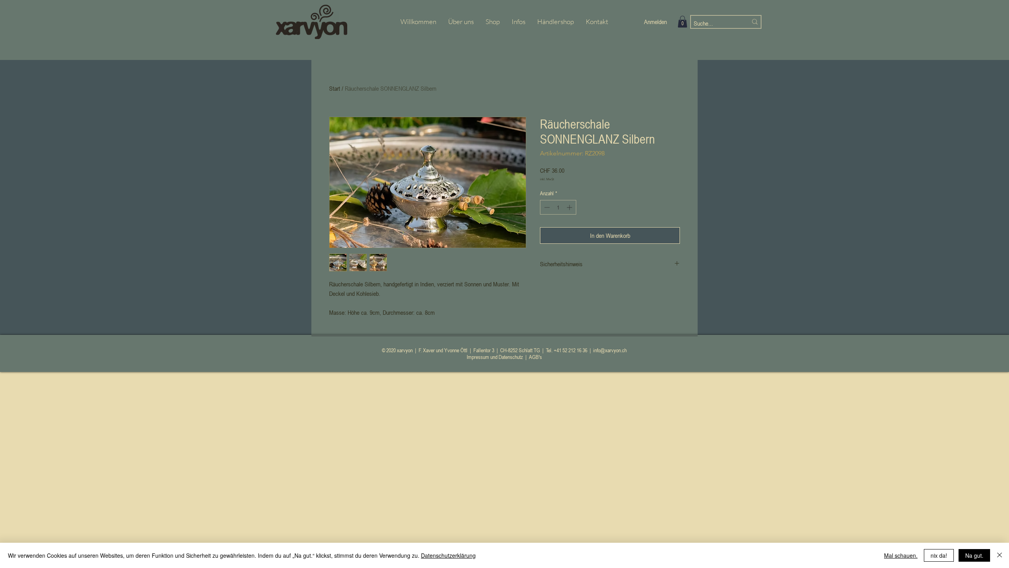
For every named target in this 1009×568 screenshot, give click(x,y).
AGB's (535, 356)
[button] (682, 22)
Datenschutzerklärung (448, 555)
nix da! (939, 555)
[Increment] (570, 207)
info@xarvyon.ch (610, 350)
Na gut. (974, 555)
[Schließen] (999, 555)
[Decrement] (546, 207)
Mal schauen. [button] (901, 555)
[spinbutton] (558, 207)
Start (334, 88)
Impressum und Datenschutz (495, 356)
